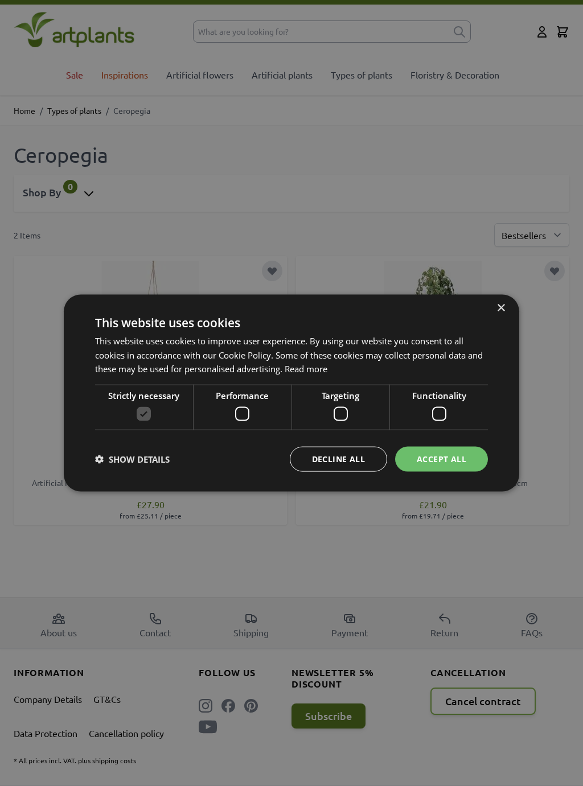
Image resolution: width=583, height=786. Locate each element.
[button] (132, 459)
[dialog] (291, 393)
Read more (306, 369)
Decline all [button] (338, 458)
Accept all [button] (441, 458)
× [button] (500, 307)
